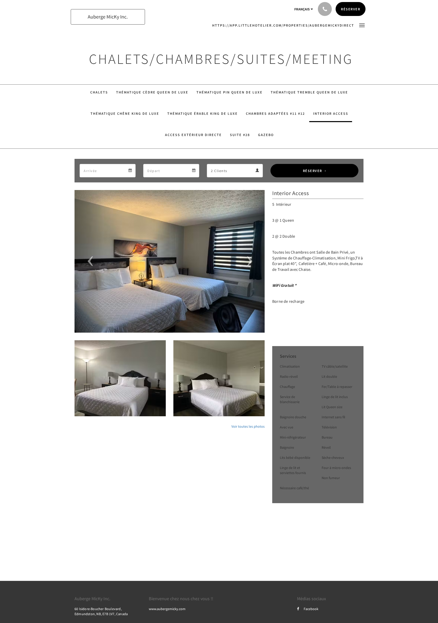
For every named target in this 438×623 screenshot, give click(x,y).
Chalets (99, 92)
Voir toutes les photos (248, 426)
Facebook (311, 609)
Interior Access (330, 113)
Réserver (312, 170)
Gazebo (266, 135)
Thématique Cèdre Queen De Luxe (152, 92)
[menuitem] (284, 25)
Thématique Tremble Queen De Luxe (309, 92)
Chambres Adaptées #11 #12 (275, 113)
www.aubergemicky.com (167, 609)
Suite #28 (240, 135)
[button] (362, 25)
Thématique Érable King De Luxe (202, 113)
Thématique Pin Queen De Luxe (229, 92)
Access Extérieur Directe (193, 135)
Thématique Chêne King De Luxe (124, 113)
